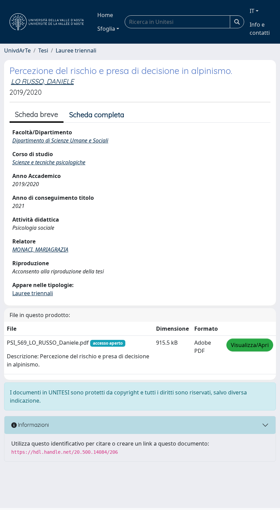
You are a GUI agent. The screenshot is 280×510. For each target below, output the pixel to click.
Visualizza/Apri (250, 345)
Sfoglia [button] (106, 28)
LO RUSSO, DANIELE (42, 81)
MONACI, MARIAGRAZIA (40, 249)
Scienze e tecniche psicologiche (48, 162)
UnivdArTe (17, 50)
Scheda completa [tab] (96, 114)
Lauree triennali (76, 50)
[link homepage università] (46, 22)
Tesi (43, 50)
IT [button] (252, 11)
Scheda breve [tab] (36, 114)
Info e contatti (260, 28)
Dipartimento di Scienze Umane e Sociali (60, 140)
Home (105, 15)
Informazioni (33, 424)
